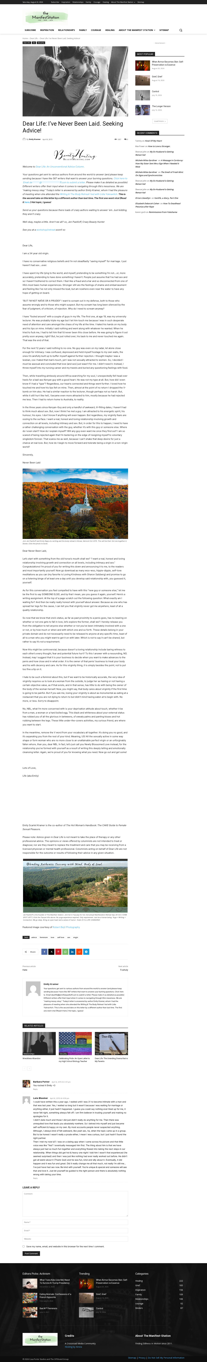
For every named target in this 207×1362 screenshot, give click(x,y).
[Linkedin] (72, 952)
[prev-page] (24, 1069)
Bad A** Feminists (48, 1308)
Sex (34, 43)
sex (68, 937)
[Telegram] (86, 952)
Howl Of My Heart (153, 140)
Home (25, 38)
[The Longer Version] (142, 110)
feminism (44, 937)
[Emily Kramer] (25, 139)
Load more (159, 121)
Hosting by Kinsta (73, 1346)
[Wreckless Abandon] (39, 1043)
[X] (51, 952)
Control (155, 91)
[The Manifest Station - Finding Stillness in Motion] (47, 16)
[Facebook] (44, 952)
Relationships (28, 1054)
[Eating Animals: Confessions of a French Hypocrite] (30, 1298)
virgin (75, 937)
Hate (25, 970)
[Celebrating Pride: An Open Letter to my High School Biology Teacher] (75, 1043)
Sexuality (41, 43)
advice (34, 937)
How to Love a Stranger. (159, 146)
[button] (180, 30)
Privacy (142, 1357)
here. (27, 202)
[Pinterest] (58, 952)
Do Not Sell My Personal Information (166, 1357)
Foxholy (124, 970)
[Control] (142, 95)
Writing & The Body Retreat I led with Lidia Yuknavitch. (89, 194)
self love (60, 937)
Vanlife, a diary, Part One (166, 198)
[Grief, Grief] (142, 80)
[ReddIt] (79, 952)
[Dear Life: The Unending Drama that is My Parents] (111, 1043)
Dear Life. (34, 38)
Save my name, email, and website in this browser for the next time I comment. (65, 1246)
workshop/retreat (45, 229)
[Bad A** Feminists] (30, 1312)
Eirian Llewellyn (142, 198)
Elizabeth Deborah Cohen (147, 203)
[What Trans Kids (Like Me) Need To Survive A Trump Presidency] (30, 1284)
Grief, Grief (157, 76)
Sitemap (132, 1357)
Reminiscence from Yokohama (163, 212)
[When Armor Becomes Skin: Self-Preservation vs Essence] (142, 65)
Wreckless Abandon (31, 1058)
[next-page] (29, 1069)
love (52, 937)
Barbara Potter (41, 1081)
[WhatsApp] (65, 952)
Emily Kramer (35, 139)
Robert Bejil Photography (66, 927)
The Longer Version (161, 106)
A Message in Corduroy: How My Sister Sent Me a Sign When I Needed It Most (159, 163)
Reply (35, 1089)
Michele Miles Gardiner (146, 160)
